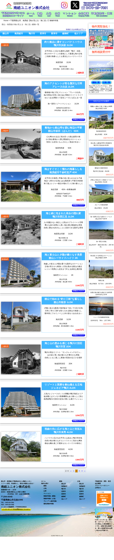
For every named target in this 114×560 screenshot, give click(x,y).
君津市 (43, 33)
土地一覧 (106, 82)
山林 (45, 491)
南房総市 (19, 33)
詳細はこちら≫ (78, 119)
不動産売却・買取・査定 (103, 481)
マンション (47, 493)
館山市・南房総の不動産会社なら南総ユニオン (16, 481)
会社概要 (98, 483)
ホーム (43, 481)
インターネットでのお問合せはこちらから (16, 509)
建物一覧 (96, 82)
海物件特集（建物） (50, 496)
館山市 (6, 33)
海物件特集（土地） (50, 498)
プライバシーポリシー (102, 485)
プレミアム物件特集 (50, 501)
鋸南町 (65, 33)
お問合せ (98, 487)
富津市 (54, 33)
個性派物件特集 (49, 504)
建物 (45, 486)
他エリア (78, 33)
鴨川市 (32, 33)
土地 (45, 488)
